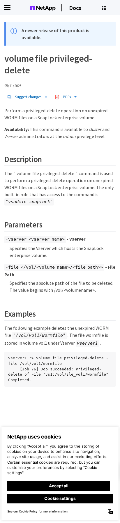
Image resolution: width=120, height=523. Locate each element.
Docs (75, 7)
